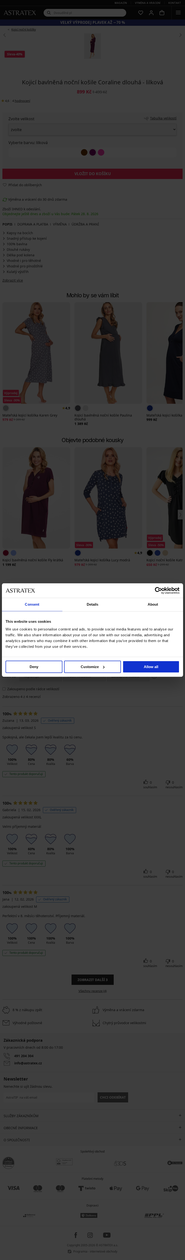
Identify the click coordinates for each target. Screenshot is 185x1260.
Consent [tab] (32, 604)
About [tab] (153, 604)
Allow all (151, 667)
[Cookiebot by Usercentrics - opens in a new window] (158, 590)
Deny (34, 667)
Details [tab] (93, 604)
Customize (90, 667)
